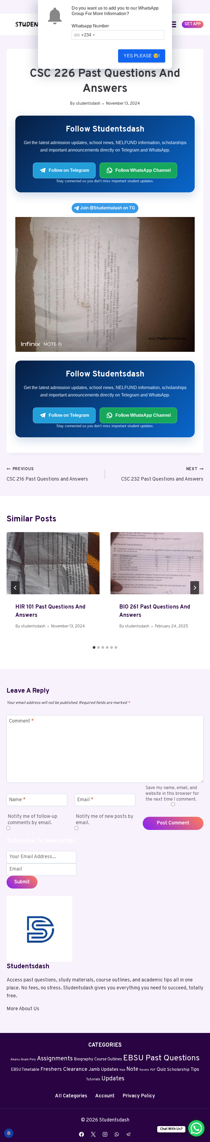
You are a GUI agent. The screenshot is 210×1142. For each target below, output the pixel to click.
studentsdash (88, 103)
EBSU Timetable (25, 1069)
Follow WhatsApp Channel (143, 170)
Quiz (161, 1070)
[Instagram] (105, 1134)
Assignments (55, 1059)
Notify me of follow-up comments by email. (32, 819)
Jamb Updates (103, 1070)
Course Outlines (108, 1059)
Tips (195, 1070)
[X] (93, 1134)
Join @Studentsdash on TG (107, 207)
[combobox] (84, 34)
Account (105, 1096)
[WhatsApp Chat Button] (196, 1128)
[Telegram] (128, 1134)
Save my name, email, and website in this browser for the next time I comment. (172, 793)
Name (17, 800)
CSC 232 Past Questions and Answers (162, 475)
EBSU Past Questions (161, 1058)
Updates (112, 1079)
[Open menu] (172, 24)
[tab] (94, 647)
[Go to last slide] (15, 587)
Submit (22, 882)
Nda (122, 1070)
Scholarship (178, 1069)
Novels (144, 1070)
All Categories (71, 1096)
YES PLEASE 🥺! (142, 55)
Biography (83, 1059)
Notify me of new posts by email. (104, 819)
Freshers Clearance (64, 1069)
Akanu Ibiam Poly (23, 1059)
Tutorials (93, 1079)
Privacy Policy (138, 1096)
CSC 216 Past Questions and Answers (47, 475)
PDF (153, 1070)
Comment (21, 721)
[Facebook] (81, 1134)
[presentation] (53, 563)
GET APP (193, 24)
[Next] (194, 587)
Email (85, 800)
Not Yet (94, 55)
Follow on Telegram (69, 170)
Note (132, 1069)
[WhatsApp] (117, 1134)
